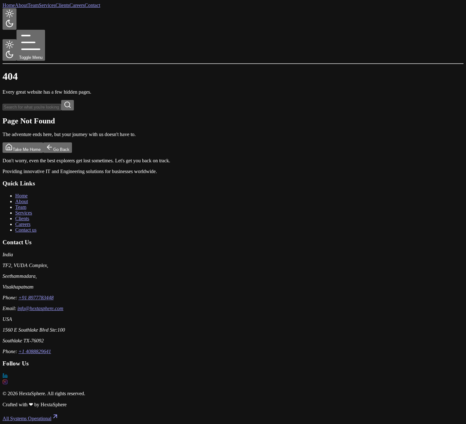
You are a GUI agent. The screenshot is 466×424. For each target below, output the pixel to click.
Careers (77, 5)
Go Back (61, 149)
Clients (62, 5)
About (21, 5)
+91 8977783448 (36, 297)
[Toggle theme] (9, 19)
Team (33, 5)
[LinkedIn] (233, 376)
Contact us (25, 230)
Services (47, 5)
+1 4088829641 (34, 351)
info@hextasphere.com (40, 308)
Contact (92, 5)
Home (9, 5)
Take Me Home (27, 149)
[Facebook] (233, 382)
